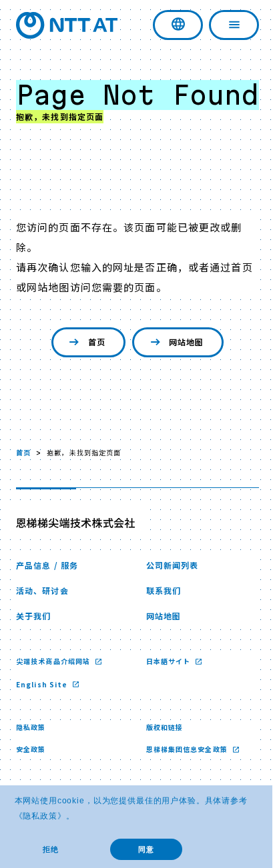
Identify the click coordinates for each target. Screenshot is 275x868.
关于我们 (33, 645)
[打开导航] (224, 25)
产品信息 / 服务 (47, 595)
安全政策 (30, 779)
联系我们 (158, 620)
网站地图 (181, 371)
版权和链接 (159, 757)
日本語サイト (164, 691)
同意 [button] (146, 849)
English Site (43, 714)
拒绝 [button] (51, 849)
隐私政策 (40, 816)
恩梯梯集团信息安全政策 (182, 779)
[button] (78, 817)
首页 (91, 371)
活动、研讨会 (42, 620)
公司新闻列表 (167, 595)
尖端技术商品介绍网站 (54, 691)
